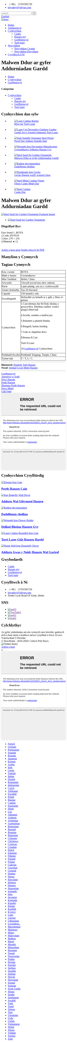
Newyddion (14, 45)
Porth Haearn (8, 382)
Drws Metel (7, 388)
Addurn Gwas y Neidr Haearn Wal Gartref (30, 552)
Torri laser (19, 42)
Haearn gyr (20, 36)
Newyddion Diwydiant (26, 51)
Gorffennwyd (21, 39)
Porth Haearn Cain (14, 488)
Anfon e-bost (8, 646)
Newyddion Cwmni (24, 48)
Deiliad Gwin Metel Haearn (23, 367)
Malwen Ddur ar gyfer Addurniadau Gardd (36, 158)
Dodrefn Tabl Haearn (24, 364)
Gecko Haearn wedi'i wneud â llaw (32, 175)
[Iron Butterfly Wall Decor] (15, 495)
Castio (17, 33)
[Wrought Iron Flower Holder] (17, 520)
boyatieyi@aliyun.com (19, 592)
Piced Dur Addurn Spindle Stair (30, 141)
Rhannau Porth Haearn (13, 385)
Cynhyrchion (14, 30)
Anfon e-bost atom (10, 250)
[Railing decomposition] (14, 507)
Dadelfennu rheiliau (24, 166)
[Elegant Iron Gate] (11, 482)
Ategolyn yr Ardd (10, 376)
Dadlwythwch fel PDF (33, 250)
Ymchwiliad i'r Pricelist (13, 638)
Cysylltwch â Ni (16, 54)
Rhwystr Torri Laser (24, 124)
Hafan (11, 25)
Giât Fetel (6, 391)
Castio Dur (20, 192)
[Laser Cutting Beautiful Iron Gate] (19, 533)
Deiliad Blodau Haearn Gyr (19, 526)
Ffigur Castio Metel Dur (26, 183)
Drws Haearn (8, 379)
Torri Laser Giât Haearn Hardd (22, 539)
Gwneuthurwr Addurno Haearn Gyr (32, 149)
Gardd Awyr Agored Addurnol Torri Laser (36, 132)
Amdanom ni (14, 28)
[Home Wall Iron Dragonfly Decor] (20, 545)
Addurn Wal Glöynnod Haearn (22, 501)
